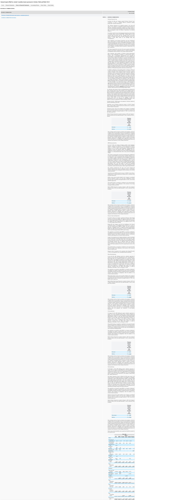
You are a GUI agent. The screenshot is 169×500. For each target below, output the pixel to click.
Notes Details (50, 5)
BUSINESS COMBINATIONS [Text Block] (9, 17)
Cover (2, 5)
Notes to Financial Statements (22, 5)
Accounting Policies (35, 5)
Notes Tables (43, 5)
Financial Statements (10, 5)
